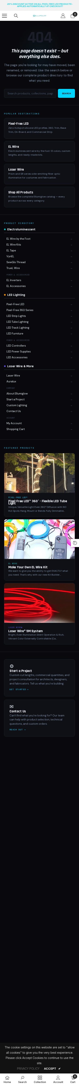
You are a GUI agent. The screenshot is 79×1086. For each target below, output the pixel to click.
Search (66, 93)
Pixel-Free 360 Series (19, 310)
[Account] (63, 16)
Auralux (11, 381)
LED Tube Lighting (17, 322)
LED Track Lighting (17, 327)
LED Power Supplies (18, 351)
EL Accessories (16, 286)
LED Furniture (14, 333)
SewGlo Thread (16, 262)
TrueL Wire (13, 268)
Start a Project (15, 399)
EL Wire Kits (13, 244)
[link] (22, 1079)
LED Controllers (16, 345)
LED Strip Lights (16, 316)
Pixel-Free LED (15, 304)
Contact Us (13, 411)
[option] (39, 5)
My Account (14, 423)
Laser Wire (13, 375)
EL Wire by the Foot (18, 238)
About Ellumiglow (17, 393)
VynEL (10, 256)
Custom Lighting (16, 405)
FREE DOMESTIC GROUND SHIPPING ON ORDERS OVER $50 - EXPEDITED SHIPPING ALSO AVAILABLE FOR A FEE (40, 5)
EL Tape (11, 250)
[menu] (4, 15)
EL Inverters (13, 280)
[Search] (16, 15)
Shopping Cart (15, 429)
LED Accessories (17, 357)
